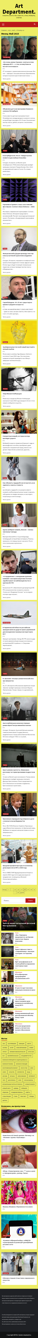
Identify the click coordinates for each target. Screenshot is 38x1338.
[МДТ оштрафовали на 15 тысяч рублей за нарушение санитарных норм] (7, 964)
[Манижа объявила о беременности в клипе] (19, 1192)
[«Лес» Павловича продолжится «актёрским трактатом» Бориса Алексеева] (7, 938)
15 (15, 890)
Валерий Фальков (13, 1055)
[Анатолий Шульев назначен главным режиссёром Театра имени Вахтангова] (19, 709)
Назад (4, 890)
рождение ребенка (17, 1092)
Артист (5, 1051)
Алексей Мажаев (21, 1047)
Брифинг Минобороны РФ (17, 1051)
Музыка (5, 297)
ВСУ (4, 1055)
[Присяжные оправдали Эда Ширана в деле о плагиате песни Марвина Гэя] (19, 804)
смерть (28, 1092)
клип (19, 1080)
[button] (3, 24)
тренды (31, 1096)
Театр (5, 150)
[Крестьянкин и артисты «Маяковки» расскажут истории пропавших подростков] (19, 755)
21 (34, 890)
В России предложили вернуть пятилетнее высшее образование (22, 1028)
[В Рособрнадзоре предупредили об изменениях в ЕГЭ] (7, 976)
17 (21, 890)
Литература (6, 57)
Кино (31, 1068)
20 (31, 890)
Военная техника (8, 1064)
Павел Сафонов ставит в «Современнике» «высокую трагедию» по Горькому (24, 951)
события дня (7, 1096)
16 (18, 890)
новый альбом (30, 1084)
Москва (5, 1076)
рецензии (5, 1092)
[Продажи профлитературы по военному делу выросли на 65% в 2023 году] (19, 851)
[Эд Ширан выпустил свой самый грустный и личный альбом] (19, 332)
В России (31, 1051)
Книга (4, 1072)
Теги (4, 1080)
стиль (15, 1096)
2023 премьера (12, 1043)
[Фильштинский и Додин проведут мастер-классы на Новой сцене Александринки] (19, 239)
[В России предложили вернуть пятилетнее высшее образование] (7, 1028)
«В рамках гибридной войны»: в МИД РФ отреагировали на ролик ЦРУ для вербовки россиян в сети (18, 1242)
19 (28, 890)
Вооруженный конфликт (10, 1068)
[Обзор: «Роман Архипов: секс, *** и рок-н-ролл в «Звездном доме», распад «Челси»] (19, 1157)
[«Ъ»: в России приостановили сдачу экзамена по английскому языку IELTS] (7, 1002)
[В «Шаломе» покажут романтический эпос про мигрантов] (19, 664)
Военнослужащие (21, 1064)
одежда (16, 1088)
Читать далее (7, 79)
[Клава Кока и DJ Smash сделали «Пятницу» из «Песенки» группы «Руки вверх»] (19, 1121)
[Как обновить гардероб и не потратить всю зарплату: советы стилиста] (19, 468)
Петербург (32, 1076)
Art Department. (19, 8)
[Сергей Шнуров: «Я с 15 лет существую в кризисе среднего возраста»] (19, 288)
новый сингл (7, 1088)
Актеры (5, 1047)
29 (18, 892)
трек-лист (23, 1096)
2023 (4, 1043)
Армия (31, 1047)
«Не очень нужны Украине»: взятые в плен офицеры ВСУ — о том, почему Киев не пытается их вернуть (18, 64)
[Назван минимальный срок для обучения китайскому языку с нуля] (7, 1015)
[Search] (34, 24)
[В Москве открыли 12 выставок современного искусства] (19, 1264)
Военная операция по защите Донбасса (15, 1059)
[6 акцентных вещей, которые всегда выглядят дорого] (19, 422)
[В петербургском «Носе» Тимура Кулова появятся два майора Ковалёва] (19, 141)
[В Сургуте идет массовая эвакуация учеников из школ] (7, 989)
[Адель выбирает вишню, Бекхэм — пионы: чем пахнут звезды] (19, 515)
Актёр (11, 1047)
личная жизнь (28, 1080)
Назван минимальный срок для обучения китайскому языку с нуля (24, 1015)
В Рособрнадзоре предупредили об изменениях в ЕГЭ (22, 976)
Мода (4, 431)
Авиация (21, 1043)
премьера (24, 1088)
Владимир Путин (26, 1055)
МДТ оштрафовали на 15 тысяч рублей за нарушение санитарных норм (25, 964)
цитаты (5, 1100)
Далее (22, 892)
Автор (29, 1043)
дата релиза (11, 1080)
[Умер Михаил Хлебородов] (19, 379)
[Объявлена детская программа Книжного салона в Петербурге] (19, 94)
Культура (5, 814)
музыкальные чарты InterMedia (12, 1084)
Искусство (24, 1068)
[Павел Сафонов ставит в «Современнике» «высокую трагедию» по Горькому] (7, 951)
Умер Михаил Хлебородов (12, 394)
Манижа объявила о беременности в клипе (18, 1207)
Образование (18, 972)
